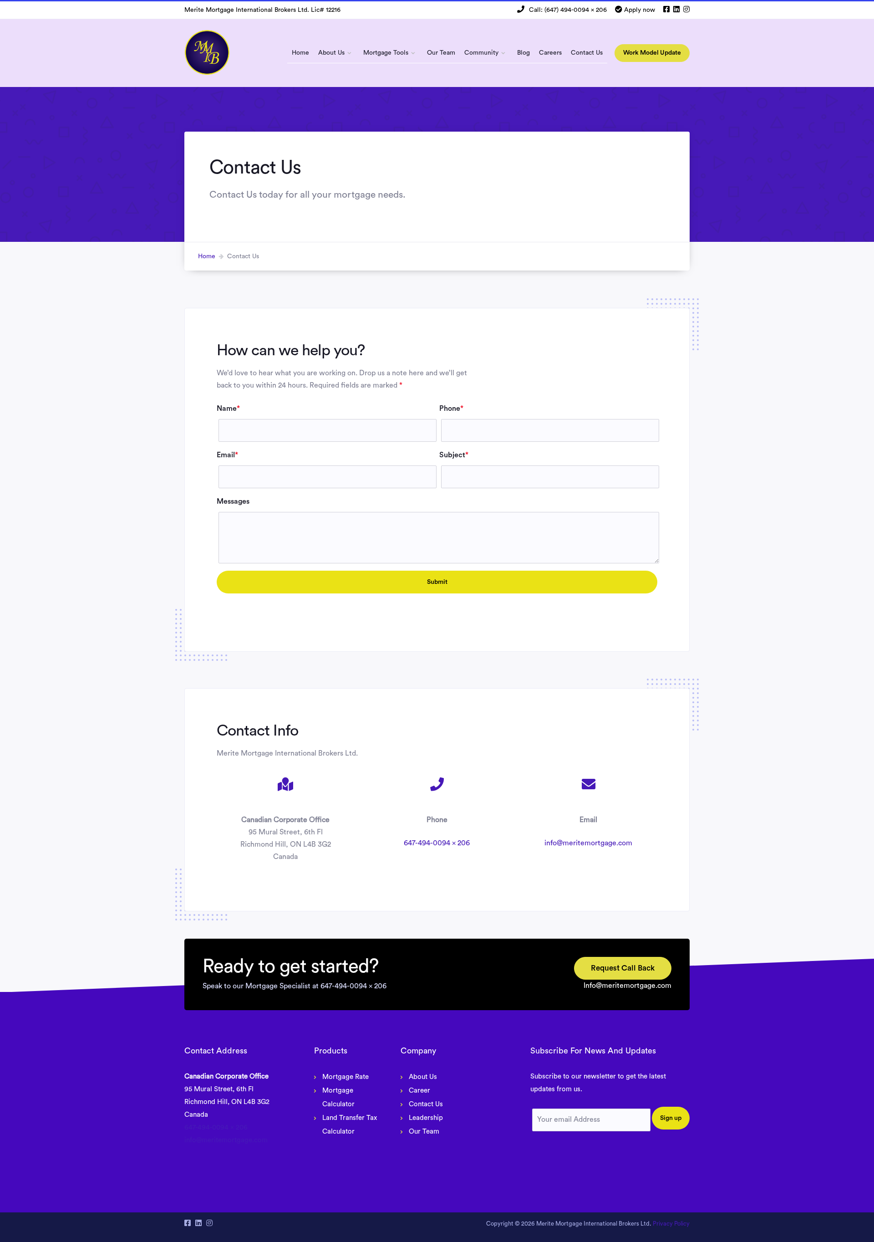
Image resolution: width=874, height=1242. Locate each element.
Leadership (426, 1117)
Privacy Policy (671, 1224)
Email (227, 455)
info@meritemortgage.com (588, 843)
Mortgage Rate (345, 1076)
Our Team (441, 53)
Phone (451, 408)
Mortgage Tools (385, 53)
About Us (331, 53)
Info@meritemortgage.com (627, 985)
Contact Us (587, 53)
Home (300, 53)
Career (419, 1090)
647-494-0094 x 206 (437, 843)
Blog (523, 53)
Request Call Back (623, 968)
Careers (550, 53)
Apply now (639, 10)
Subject (453, 455)
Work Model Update (652, 53)
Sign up (670, 1117)
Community (481, 53)
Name (228, 408)
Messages (233, 501)
